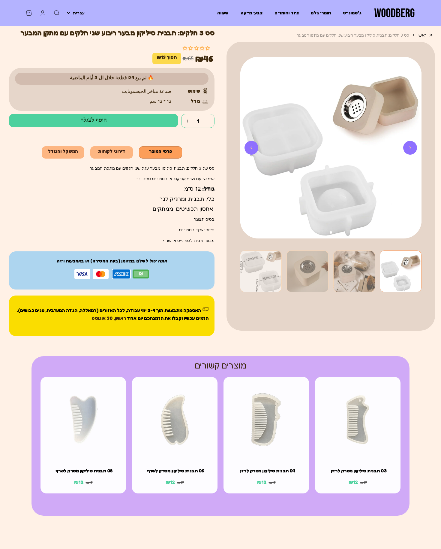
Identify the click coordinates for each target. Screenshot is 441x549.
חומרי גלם (321, 13)
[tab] (331, 232)
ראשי (422, 35)
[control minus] (209, 121)
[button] (401, 271)
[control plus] (187, 121)
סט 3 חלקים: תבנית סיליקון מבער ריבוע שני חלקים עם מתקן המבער (353, 35)
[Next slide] (251, 148)
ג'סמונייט (352, 13)
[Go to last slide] (410, 148)
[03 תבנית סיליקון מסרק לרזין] (357, 420)
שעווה (223, 13)
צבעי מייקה (251, 13)
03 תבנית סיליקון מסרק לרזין (359, 471)
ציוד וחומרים (286, 13)
